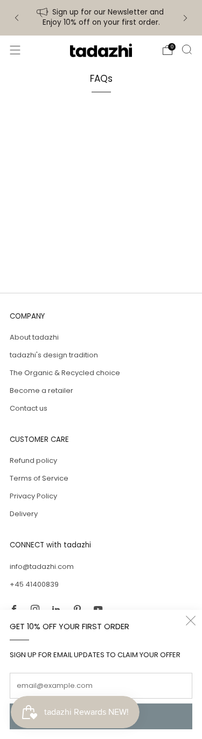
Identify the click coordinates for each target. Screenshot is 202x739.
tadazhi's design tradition (54, 355)
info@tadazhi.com (42, 566)
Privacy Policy (33, 496)
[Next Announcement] (185, 18)
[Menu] (15, 50)
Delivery (24, 514)
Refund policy (33, 460)
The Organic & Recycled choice (65, 373)
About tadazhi (34, 337)
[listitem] (101, 18)
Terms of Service (39, 478)
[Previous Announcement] (16, 18)
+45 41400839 (34, 584)
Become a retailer (41, 390)
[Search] (187, 49)
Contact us (28, 408)
